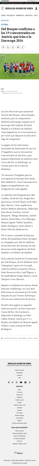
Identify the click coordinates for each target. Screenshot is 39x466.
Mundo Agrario (19, 415)
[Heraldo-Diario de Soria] (19, 8)
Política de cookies (30, 460)
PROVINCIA (11, 15)
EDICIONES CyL (32, 1)
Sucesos (19, 410)
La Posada (19, 413)
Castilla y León (19, 400)
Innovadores (19, 418)
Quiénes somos (19, 370)
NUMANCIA (20, 15)
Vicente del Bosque (10, 338)
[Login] (36, 8)
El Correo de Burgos (19, 438)
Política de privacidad (17, 460)
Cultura (19, 402)
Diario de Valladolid (19, 436)
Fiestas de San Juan (19, 405)
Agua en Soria (29, 3)
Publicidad (19, 373)
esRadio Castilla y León (19, 443)
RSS (19, 378)
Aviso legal (6, 460)
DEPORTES (28, 15)
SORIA (3, 15)
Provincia (19, 392)
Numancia (19, 395)
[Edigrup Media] (19, 453)
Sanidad (19, 407)
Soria (19, 389)
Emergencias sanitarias (16, 3)
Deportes (5, 21)
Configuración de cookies (19, 463)
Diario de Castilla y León (19, 433)
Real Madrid (22, 338)
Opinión (19, 420)
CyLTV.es (19, 441)
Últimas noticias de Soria (19, 423)
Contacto (19, 375)
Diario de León (19, 431)
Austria (30, 338)
